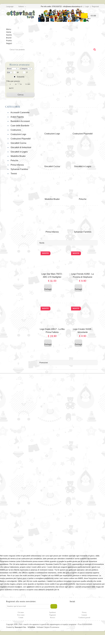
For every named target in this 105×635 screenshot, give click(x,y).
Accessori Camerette (19, 112)
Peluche (14, 160)
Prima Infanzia (17, 165)
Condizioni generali (84, 617)
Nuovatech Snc (20, 627)
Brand (8, 37)
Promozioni (43, 363)
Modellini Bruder (18, 156)
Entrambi (20, 77)
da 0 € (11, 88)
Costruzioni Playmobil (20, 139)
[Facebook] (77, 606)
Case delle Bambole (19, 125)
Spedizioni (52, 612)
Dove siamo (20, 615)
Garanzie (84, 615)
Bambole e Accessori (20, 121)
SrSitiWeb (31, 627)
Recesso (52, 617)
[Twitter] (72, 606)
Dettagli (48, 287)
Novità (9, 35)
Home (8, 32)
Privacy (84, 612)
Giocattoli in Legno (19, 152)
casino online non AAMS (73, 578)
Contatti (20, 617)
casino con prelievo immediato (59, 581)
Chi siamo (21, 612)
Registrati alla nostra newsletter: (21, 601)
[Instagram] (87, 606)
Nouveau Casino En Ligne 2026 (58, 564)
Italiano (21, 6)
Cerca (20, 95)
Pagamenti (52, 615)
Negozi (9, 43)
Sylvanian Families (19, 169)
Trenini (13, 173)
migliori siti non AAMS (50, 575)
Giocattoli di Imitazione (20, 147)
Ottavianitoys (20, 18)
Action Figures (17, 117)
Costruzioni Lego (18, 134)
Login (87, 6)
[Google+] (82, 606)
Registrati (95, 6)
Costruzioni (15, 130)
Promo (9, 40)
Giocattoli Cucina (18, 143)
